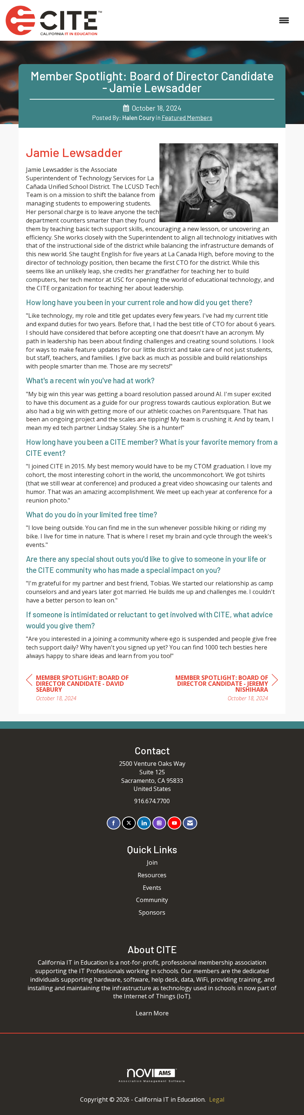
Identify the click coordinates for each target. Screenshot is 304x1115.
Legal (216, 1099)
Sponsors (152, 912)
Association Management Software (152, 1080)
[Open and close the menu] (199, 21)
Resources (152, 875)
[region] (222, 689)
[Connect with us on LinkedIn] (144, 823)
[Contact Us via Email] (190, 823)
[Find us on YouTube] (174, 823)
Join (152, 862)
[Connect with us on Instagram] (159, 823)
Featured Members (187, 117)
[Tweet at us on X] (129, 823)
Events (152, 888)
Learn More (152, 1013)
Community (152, 900)
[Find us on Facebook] (113, 823)
